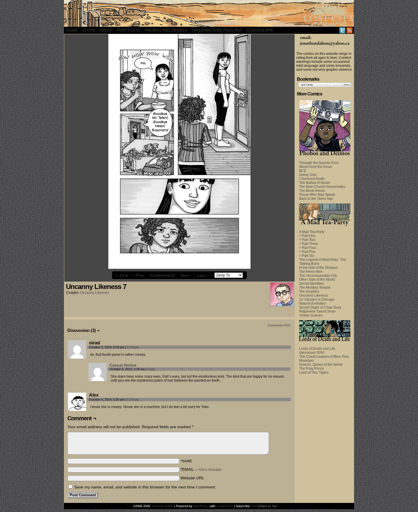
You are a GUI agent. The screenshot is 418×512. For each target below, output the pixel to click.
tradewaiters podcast (216, 30)
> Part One (307, 236)
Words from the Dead (315, 167)
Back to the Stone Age (316, 199)
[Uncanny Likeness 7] (179, 267)
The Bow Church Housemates (322, 187)
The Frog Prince (311, 369)
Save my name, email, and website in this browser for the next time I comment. (145, 487)
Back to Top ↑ (269, 506)
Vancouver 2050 (311, 353)
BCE (302, 171)
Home (72, 30)
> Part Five (307, 252)
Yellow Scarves (311, 315)
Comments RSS (279, 325)
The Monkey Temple (314, 288)
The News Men (310, 272)
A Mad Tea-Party (311, 232)
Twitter (342, 30)
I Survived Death (312, 179)
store (89, 30)
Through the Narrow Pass (319, 163)
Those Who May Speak (317, 195)
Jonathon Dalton (162, 506)
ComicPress (224, 506)
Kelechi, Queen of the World (320, 365)
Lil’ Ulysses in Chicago (316, 299)
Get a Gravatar (210, 470)
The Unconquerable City (318, 276)
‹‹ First (122, 275)
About (106, 30)
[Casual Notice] (97, 379)
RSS (349, 30)
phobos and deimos (165, 30)
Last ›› (203, 275)
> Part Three (308, 244)
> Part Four (307, 248)
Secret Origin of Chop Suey (320, 307)
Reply (135, 347)
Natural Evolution (312, 303)
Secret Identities (311, 284)
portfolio (128, 30)
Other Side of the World (317, 280)
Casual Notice (122, 365)
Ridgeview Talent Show (317, 311)
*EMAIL (201, 469)
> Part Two (307, 240)
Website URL (192, 478)
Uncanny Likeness (94, 293)
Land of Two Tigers (313, 372)
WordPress (201, 506)
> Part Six (306, 256)
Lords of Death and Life (317, 349)
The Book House (312, 191)
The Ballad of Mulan (314, 183)
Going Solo (307, 175)
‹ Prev (139, 275)
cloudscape (259, 30)
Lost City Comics (209, 13)
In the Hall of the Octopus (318, 268)
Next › (186, 275)
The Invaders (309, 292)
